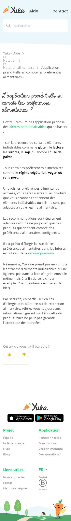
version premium (41, 253)
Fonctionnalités (50, 438)
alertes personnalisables (27, 127)
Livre (6, 449)
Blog (6, 454)
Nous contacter (14, 477)
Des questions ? (50, 454)
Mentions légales (15, 488)
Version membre (51, 449)
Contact (60, 11)
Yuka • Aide (11, 53)
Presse (8, 483)
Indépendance (13, 443)
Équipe (8, 438)
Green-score (47, 443)
